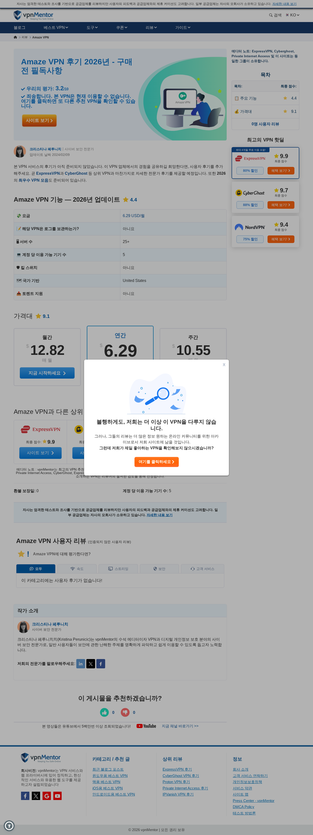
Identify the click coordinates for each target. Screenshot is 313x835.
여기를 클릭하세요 (155, 462)
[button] (9, 826)
